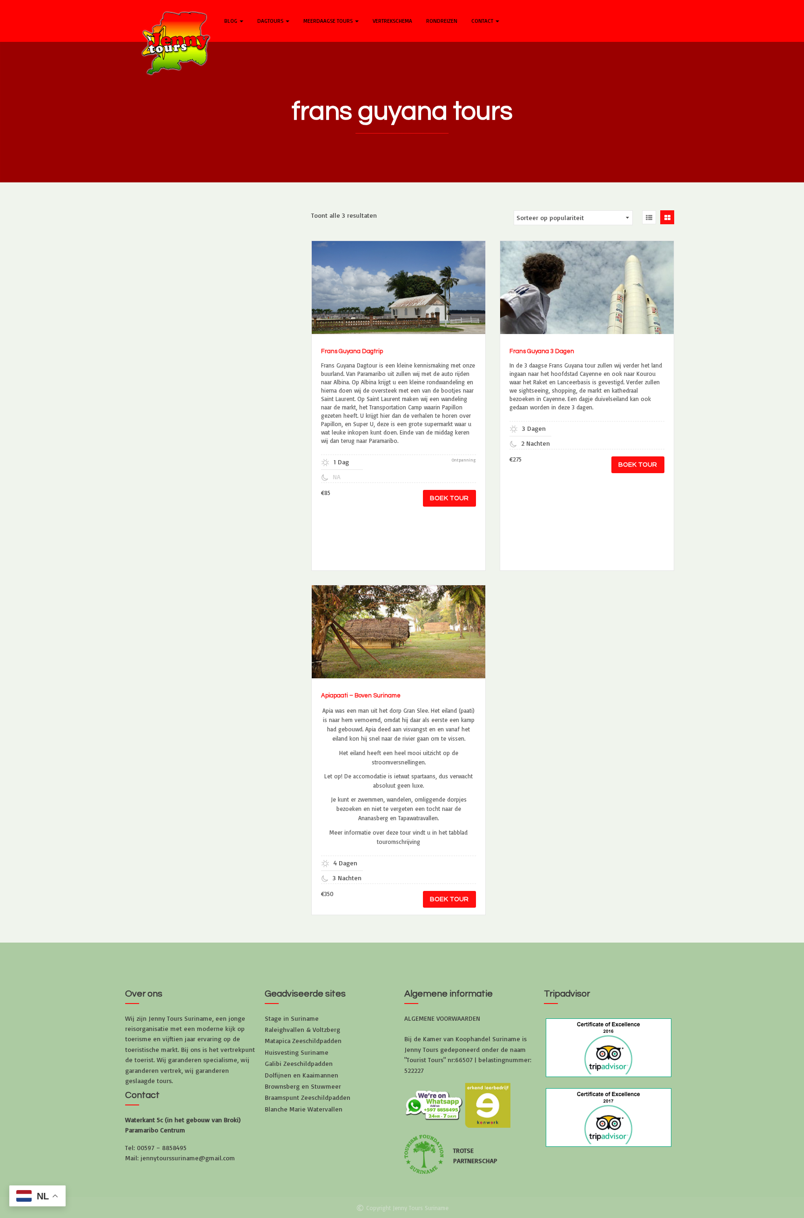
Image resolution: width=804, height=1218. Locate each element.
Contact (483, 20)
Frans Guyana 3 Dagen (541, 351)
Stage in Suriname (292, 1018)
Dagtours (271, 20)
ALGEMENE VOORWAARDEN (442, 1018)
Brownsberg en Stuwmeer (303, 1086)
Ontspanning (612, 291)
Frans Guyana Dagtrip (352, 351)
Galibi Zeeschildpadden (299, 1063)
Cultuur (385, 291)
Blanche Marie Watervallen (303, 1109)
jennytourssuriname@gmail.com (188, 1158)
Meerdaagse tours (328, 20)
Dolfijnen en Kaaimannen (301, 1075)
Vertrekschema (392, 20)
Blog (231, 20)
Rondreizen (441, 20)
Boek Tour (449, 498)
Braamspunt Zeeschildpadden (307, 1097)
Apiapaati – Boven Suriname (361, 695)
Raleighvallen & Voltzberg (302, 1029)
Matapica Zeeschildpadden (303, 1040)
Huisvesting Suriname (296, 1052)
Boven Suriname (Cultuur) (374, 635)
